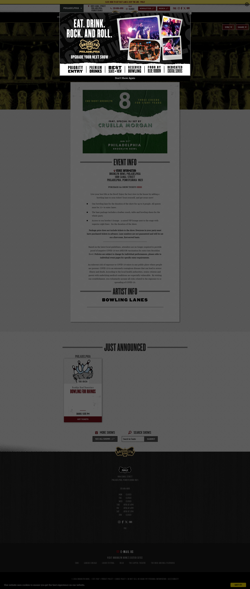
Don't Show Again (125, 78)
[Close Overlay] (190, 13)
